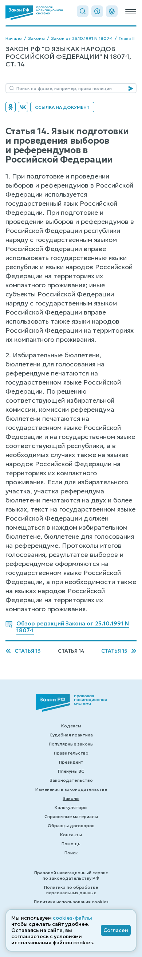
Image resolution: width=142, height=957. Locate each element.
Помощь (71, 843)
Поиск (71, 852)
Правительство (71, 753)
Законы (36, 38)
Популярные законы (71, 744)
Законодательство (71, 780)
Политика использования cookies (71, 901)
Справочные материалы (71, 816)
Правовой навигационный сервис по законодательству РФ (71, 875)
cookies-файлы (72, 918)
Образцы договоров (71, 825)
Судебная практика (71, 735)
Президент (71, 762)
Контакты (71, 834)
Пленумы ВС (71, 771)
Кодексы (71, 725)
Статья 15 (114, 651)
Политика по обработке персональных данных (71, 889)
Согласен (115, 930)
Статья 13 (28, 651)
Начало (13, 38)
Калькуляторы (71, 807)
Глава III (127, 38)
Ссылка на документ (62, 107)
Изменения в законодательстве (71, 789)
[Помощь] (97, 11)
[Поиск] (82, 11)
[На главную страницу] (34, 12)
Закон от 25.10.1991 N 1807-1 (82, 38)
